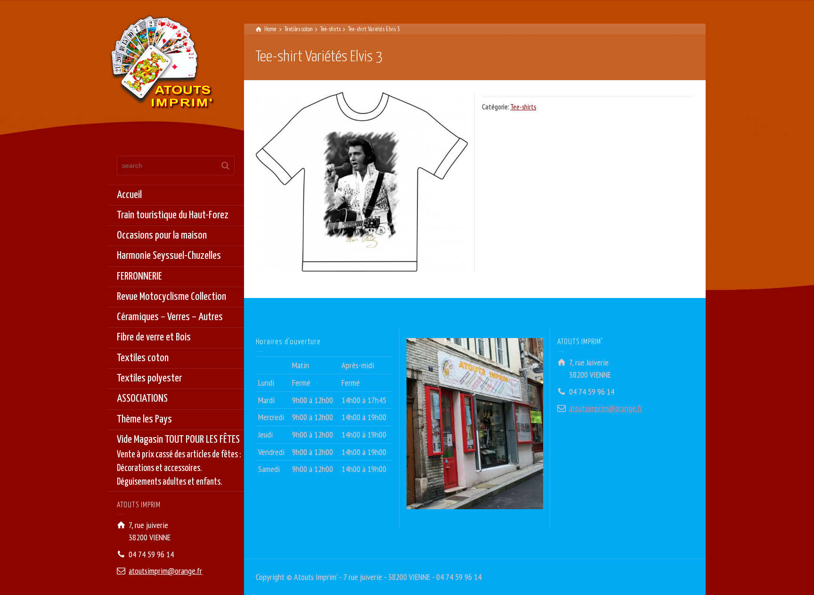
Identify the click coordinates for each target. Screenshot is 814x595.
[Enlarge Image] (362, 181)
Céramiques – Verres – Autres (170, 317)
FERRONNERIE (139, 276)
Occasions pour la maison (162, 235)
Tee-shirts (523, 106)
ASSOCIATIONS (142, 398)
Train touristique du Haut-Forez (172, 215)
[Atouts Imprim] (161, 64)
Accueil (129, 195)
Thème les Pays (144, 419)
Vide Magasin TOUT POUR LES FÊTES (179, 460)
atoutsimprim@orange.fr (165, 570)
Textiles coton (143, 358)
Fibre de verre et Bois (154, 337)
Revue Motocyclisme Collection (171, 296)
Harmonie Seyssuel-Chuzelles (169, 255)
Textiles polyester (149, 378)
